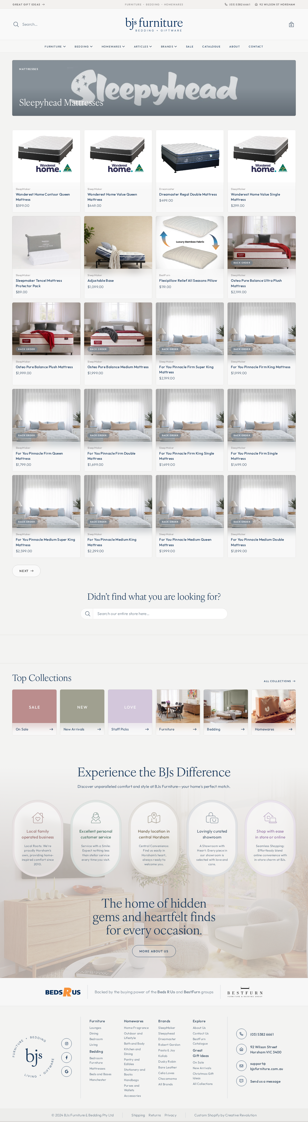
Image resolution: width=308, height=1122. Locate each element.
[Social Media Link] (66, 1043)
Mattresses (28, 69)
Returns (155, 1115)
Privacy (171, 1115)
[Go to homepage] (33, 1057)
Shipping (138, 1115)
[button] (291, 24)
